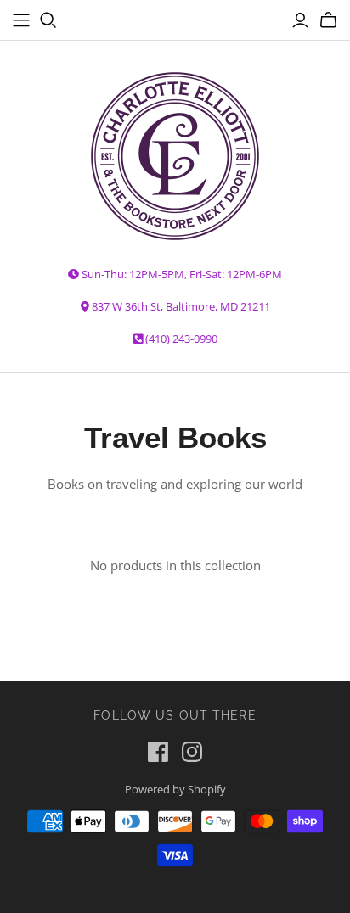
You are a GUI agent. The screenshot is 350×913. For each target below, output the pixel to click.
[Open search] (48, 20)
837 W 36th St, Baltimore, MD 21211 (181, 306)
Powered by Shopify (175, 789)
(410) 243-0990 (181, 338)
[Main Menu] (21, 20)
